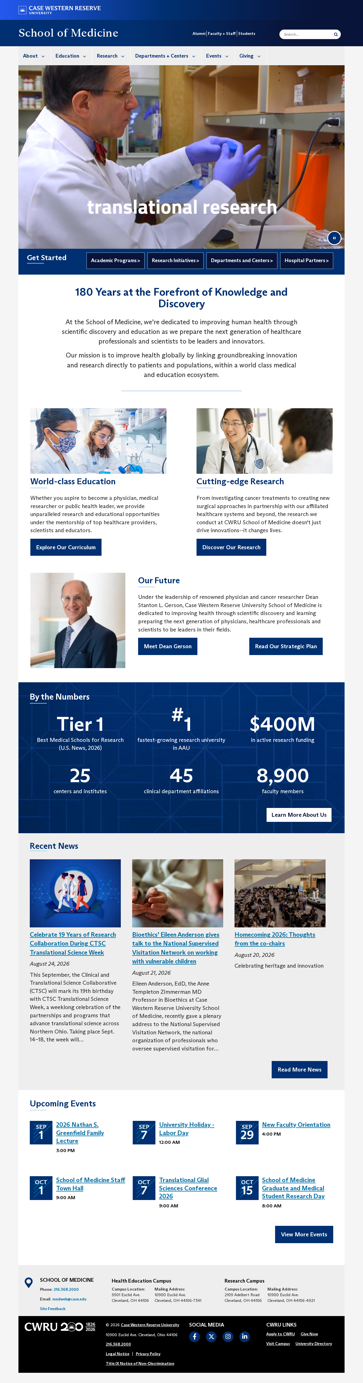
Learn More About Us (299, 814)
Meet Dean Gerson (168, 646)
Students (246, 33)
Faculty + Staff (222, 33)
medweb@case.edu (69, 1299)
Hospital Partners (305, 260)
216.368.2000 (66, 1289)
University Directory (314, 1343)
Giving (246, 56)
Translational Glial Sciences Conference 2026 (188, 1188)
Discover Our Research (231, 547)
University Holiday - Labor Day (186, 1129)
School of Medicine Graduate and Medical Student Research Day (293, 1188)
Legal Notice (117, 1353)
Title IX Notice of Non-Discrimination (140, 1363)
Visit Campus (278, 1343)
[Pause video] (334, 238)
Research (107, 56)
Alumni (199, 33)
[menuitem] (34, 55)
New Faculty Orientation (296, 1125)
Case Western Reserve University (150, 1324)
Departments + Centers (161, 56)
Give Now (309, 1333)
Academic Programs (114, 260)
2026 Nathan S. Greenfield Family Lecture (80, 1133)
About (30, 56)
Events (213, 56)
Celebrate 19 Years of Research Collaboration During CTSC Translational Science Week (73, 943)
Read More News (300, 1069)
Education (67, 56)
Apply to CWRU (280, 1333)
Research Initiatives (174, 260)
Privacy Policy (148, 1353)
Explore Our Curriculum (66, 547)
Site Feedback (53, 1308)
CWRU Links (281, 1325)
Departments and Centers (240, 260)
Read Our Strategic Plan (286, 646)
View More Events (304, 1234)
